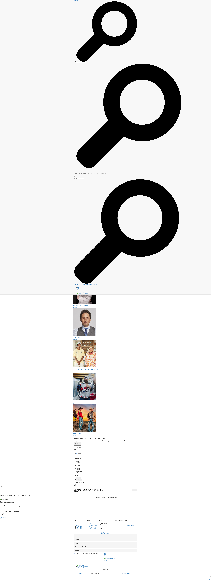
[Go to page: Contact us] (81, 290)
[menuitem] (106, 168)
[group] (105, 468)
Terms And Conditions (78, 573)
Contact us (106, 554)
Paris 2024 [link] (103, 526)
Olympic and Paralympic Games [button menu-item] (93, 173)
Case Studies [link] (103, 521)
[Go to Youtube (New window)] (82, 293)
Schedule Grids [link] (79, 526)
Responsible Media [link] (104, 531)
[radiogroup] (105, 453)
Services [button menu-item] (80, 173)
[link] (78, 288)
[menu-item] (75, 284)
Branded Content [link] (92, 524)
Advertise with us (126, 286)
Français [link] (77, 171)
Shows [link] (77, 525)
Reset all (78, 477)
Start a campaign (3, 517)
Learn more (209, 579)
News (105, 553)
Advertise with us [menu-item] (108, 173)
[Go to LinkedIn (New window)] (82, 292)
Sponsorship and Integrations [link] (92, 522)
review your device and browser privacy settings (88, 577)
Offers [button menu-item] (76, 173)
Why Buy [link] (105, 533)
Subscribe (134, 489)
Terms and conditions (78, 575)
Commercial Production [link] (93, 525)
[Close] (0, 518)
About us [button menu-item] (102, 173)
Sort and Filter (77, 443)
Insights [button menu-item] (84, 173)
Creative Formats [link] (79, 527)
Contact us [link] (78, 170)
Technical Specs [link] (79, 528)
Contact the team (3, 507)
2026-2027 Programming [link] (78, 522)
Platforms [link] (78, 524)
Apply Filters (79, 479)
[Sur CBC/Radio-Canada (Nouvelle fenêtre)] (126, 573)
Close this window (78, 444)
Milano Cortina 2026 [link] (104, 525)
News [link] (77, 168)
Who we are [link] (103, 530)
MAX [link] (92, 527)
